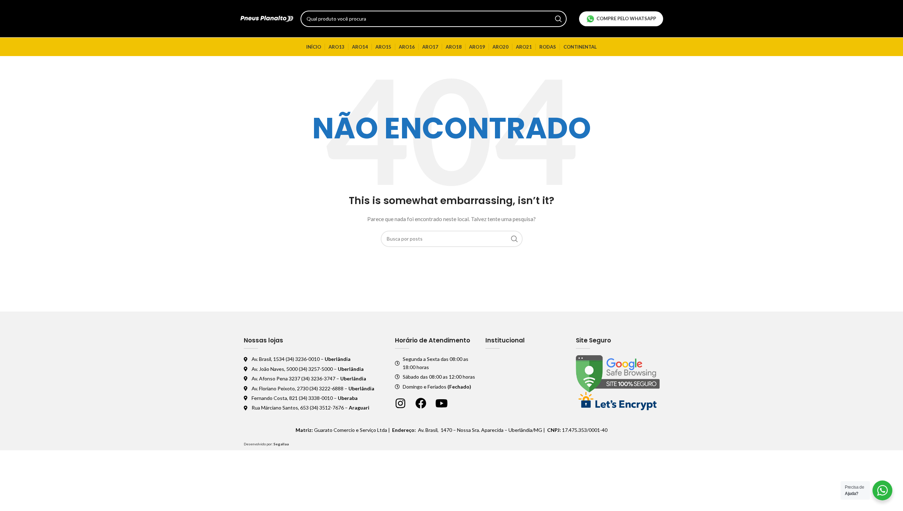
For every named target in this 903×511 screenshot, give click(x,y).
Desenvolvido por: (266, 444)
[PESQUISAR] (558, 19)
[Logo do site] (266, 18)
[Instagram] (400, 403)
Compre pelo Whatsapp (626, 18)
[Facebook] (420, 403)
